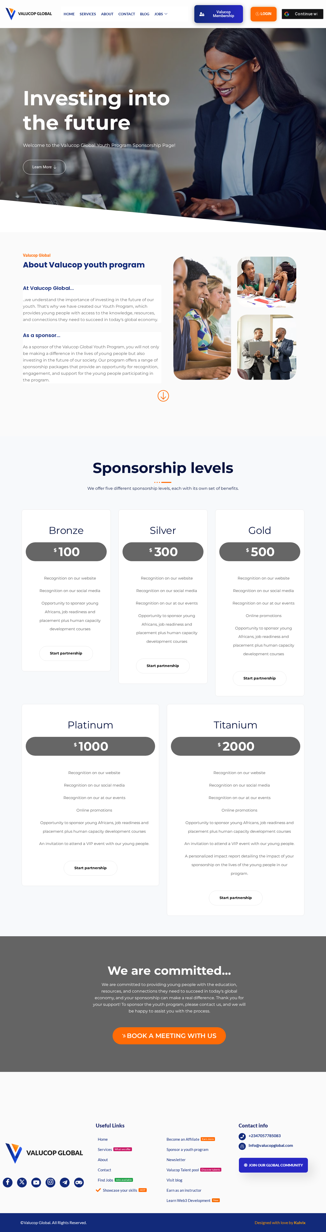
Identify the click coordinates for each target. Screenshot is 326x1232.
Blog (144, 14)
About (107, 14)
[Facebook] (8, 1182)
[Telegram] (65, 1182)
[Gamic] (79, 1182)
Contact (126, 14)
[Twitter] (22, 1182)
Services (88, 14)
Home (69, 14)
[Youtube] (36, 1182)
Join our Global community (276, 1165)
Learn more (42, 167)
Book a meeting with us (171, 1036)
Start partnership (66, 653)
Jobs (158, 14)
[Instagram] (50, 1182)
